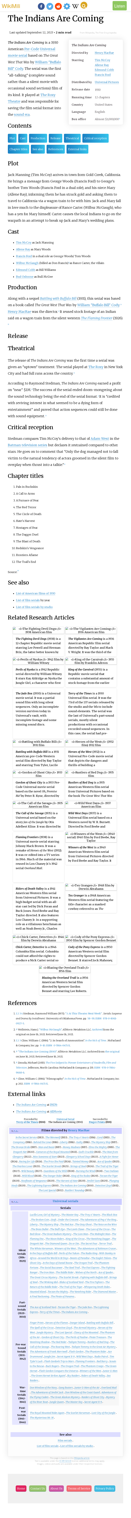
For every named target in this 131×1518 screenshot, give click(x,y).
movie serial (17, 55)
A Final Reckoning (39, 1296)
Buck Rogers (52, 1366)
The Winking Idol (48, 1282)
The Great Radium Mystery (56, 1234)
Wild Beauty (27, 1171)
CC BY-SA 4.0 (65, 1460)
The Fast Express (90, 1267)
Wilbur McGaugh (27, 263)
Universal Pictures (107, 82)
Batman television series (27, 445)
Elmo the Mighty (98, 1147)
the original (112, 1051)
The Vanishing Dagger (98, 1238)
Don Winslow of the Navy (43, 1387)
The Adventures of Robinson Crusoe (97, 1248)
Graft (53, 1219)
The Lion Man (80, 1234)
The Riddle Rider (65, 1272)
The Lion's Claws (75, 1229)
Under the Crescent (68, 1219)
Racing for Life (27, 1161)
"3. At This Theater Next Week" (83, 1013)
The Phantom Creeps (92, 1366)
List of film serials (28, 600)
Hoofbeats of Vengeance (34, 1180)
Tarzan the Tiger (109, 1175)
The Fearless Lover (22, 1166)
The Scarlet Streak (51, 1166)
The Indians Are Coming (73, 1185)
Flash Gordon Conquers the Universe (58, 1370)
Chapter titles (18, 149)
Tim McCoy (102, 60)
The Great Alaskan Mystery (65, 1397)
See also (38, 149)
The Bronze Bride (20, 1147)
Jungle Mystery (45, 1332)
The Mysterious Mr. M (42, 1417)
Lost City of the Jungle (103, 1412)
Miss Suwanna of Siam (45, 1156)
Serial (71, 1119)
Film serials (65, 1440)
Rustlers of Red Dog (98, 1342)
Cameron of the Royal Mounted (53, 1151)
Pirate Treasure (97, 1337)
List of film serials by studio (34, 607)
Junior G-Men (110, 1370)
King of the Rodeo (80, 1175)
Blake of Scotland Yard (71, 1282)
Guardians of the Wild (55, 1171)
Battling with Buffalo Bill (58, 298)
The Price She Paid (53, 1161)
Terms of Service (79, 1488)
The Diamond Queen (56, 1243)
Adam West (100, 439)
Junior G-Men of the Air (87, 1387)
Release (55, 138)
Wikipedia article (82, 1458)
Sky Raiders (73, 1375)
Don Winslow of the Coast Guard (82, 1392)
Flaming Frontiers (85, 1361)
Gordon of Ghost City (53, 1337)
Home (21, 1488)
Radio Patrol (101, 1356)
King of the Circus (75, 1238)
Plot (12, 138)
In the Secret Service (26, 1137)
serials (73, 1201)
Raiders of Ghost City (93, 1397)
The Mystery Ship (100, 1142)
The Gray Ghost (83, 1224)
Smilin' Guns (93, 1180)
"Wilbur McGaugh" (50, 1029)
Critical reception (95, 138)
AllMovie (56, 1111)
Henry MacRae (104, 52)
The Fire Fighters (94, 1282)
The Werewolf (52, 1137)
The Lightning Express (39, 1185)
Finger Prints (97, 1122)
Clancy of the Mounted (86, 1332)
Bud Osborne (24, 276)
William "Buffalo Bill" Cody (98, 305)
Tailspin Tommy (77, 1342)
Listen (119, 6)
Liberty (64, 1142)
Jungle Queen (57, 1401)
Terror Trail (105, 1243)
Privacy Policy (105, 1488)
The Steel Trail (72, 1267)
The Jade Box (85, 1307)
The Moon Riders (55, 1238)
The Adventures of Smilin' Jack (47, 1392)
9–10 (42, 1045)
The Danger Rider (52, 1175)
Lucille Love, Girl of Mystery (45, 1214)
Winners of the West (65, 1248)
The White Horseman (41, 1248)
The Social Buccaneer (51, 1267)
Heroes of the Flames (56, 1322)
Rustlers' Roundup (74, 1190)
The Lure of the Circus (98, 1229)
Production (38, 138)
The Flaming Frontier (96, 318)
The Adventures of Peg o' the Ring (98, 1219)
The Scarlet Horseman (78, 1412)
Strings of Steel (78, 1166)
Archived (97, 1029)
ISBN (98, 1018)
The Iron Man (46, 1272)
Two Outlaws (111, 1171)
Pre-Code (31, 49)
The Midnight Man (100, 1234)
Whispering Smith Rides (97, 1286)
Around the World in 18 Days (53, 1258)
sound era (22, 114)
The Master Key (69, 1214)
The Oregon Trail (83, 1262)
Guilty (79, 1142)
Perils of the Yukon (69, 1253)
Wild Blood (28, 1175)
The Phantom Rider (95, 1351)
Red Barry (102, 1361)
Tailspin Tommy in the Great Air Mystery (94, 1346)
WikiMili (11, 6)
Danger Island (77, 1322)
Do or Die (74, 1243)
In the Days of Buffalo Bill (43, 1253)
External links (77, 149)
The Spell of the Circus (42, 1327)
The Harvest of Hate (67, 1180)
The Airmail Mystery (85, 1327)
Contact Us (38, 1488)
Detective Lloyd (103, 1185)
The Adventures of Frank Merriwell (48, 1351)
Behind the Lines (42, 1142)
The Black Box (109, 1214)
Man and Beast (46, 1147)
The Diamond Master (104, 1291)
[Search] (84, 5)
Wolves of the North (86, 1272)
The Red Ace (66, 1224)
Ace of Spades (104, 1161)
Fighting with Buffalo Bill (94, 1277)
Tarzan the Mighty (58, 1291)
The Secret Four (89, 1243)
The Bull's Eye (57, 1229)
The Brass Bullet (39, 1229)
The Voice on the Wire (105, 1224)
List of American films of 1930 (35, 593)
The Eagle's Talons (101, 1258)
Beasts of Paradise (80, 1258)
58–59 (91, 1018)
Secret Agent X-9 (66, 1356)
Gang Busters (66, 1387)
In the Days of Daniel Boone (57, 1262)
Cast (23, 138)
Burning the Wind (85, 1171)
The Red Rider (59, 1342)
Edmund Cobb (104, 70)
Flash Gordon (76, 1351)
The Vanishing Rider (80, 1291)
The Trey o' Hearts (79, 1137)
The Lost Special (47, 1190)
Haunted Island (38, 1291)
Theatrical (72, 138)
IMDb (53, 1104)
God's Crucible (86, 1151)
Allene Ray (102, 65)
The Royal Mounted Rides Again (47, 1412)
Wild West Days (84, 1356)
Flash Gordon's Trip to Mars (59, 1361)
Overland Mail (109, 1387)
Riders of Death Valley (93, 1375)
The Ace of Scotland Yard (43, 1307)
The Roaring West (60, 1346)
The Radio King (89, 1253)
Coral (100, 1137)
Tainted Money (80, 1161)
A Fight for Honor (109, 1156)
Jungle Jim (49, 1356)
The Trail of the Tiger (107, 1166)
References (55, 149)
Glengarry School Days (78, 1156)
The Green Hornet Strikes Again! (48, 1375)
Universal (47, 49)
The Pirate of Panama (62, 1296)
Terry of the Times (27, 1122)
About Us (56, 1488)
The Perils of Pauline (77, 1337)
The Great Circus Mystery (43, 1277)
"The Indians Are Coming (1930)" (37, 1051)
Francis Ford (103, 74)
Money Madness (71, 1147)
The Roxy (95, 367)
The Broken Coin (40, 1219)
